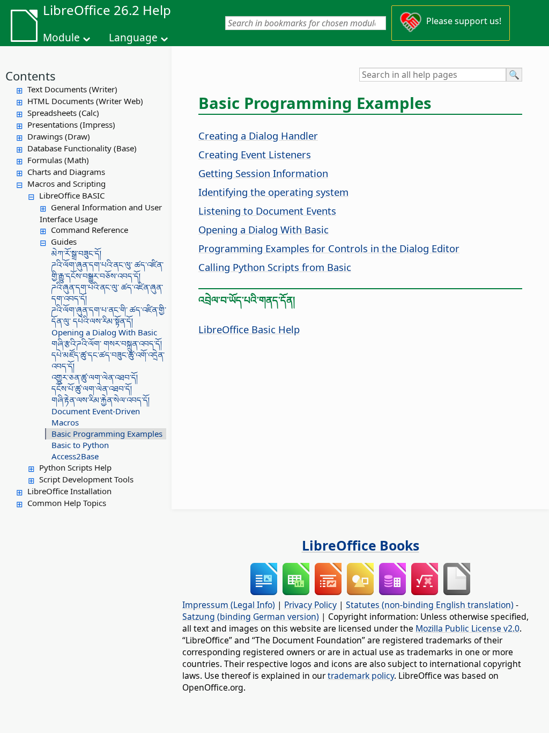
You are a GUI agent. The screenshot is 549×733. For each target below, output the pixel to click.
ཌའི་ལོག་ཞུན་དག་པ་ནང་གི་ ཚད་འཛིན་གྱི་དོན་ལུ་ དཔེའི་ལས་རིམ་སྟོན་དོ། (108, 315)
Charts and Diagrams (66, 171)
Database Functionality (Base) (82, 148)
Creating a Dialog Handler (258, 135)
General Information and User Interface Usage (101, 213)
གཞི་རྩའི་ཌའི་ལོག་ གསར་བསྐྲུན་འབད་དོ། (106, 343)
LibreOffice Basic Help (249, 329)
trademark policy (361, 675)
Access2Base (75, 456)
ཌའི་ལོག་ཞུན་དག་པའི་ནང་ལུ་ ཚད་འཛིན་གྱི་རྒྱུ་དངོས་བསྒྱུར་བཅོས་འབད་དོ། (107, 270)
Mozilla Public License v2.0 (468, 628)
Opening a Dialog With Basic (104, 332)
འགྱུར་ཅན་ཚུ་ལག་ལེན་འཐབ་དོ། (94, 377)
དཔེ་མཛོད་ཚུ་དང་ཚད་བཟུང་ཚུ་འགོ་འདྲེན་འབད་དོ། (108, 360)
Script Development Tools (86, 479)
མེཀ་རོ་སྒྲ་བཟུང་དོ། (76, 253)
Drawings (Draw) (58, 136)
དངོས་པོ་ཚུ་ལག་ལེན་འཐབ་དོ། (91, 388)
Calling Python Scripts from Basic (274, 267)
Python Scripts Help (75, 467)
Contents (30, 76)
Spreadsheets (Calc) (63, 112)
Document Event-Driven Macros (95, 417)
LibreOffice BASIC (72, 195)
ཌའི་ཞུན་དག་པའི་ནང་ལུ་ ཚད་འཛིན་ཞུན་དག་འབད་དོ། (107, 293)
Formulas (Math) (58, 160)
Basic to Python (80, 444)
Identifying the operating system (273, 192)
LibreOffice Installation (69, 491)
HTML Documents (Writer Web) (85, 101)
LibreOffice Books (360, 545)
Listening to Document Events (267, 210)
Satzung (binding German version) (250, 616)
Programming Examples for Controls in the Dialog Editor (328, 248)
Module (61, 38)
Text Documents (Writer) (72, 89)
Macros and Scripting (66, 183)
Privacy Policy (310, 605)
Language (133, 38)
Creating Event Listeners (254, 154)
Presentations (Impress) (71, 124)
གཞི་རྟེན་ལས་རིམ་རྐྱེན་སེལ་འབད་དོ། (100, 399)
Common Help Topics (66, 502)
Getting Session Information (263, 173)
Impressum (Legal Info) (228, 605)
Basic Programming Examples (106, 433)
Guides (64, 241)
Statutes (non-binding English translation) (430, 605)
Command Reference (89, 229)
